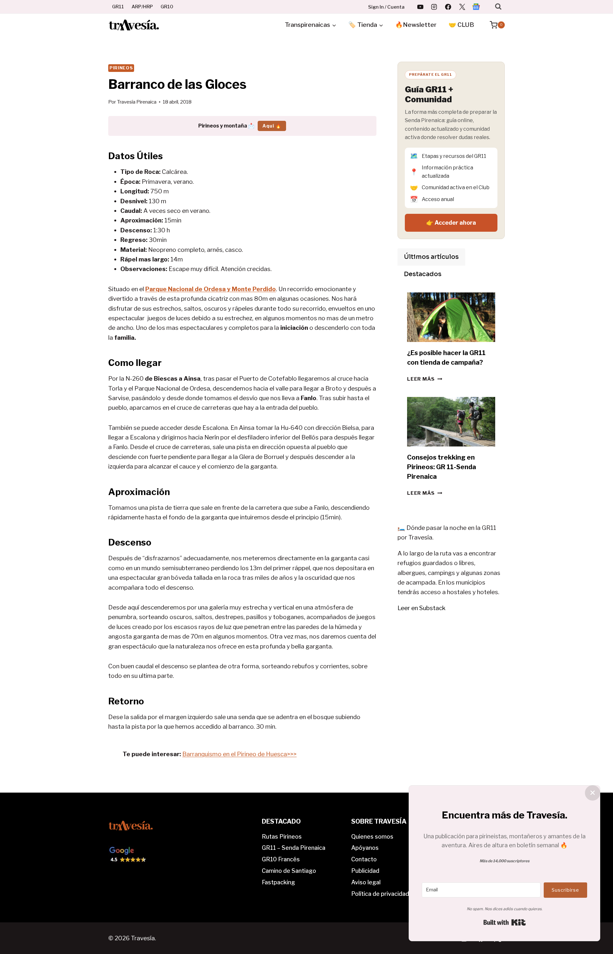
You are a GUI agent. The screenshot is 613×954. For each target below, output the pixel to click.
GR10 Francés (281, 859)
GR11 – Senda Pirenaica (293, 847)
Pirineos (121, 67)
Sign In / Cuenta (386, 7)
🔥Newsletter (415, 24)
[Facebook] (448, 7)
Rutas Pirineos (282, 836)
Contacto (364, 859)
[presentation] (451, 317)
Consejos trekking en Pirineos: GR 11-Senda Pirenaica (441, 467)
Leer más (424, 379)
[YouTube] (420, 7)
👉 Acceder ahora (451, 222)
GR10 (167, 7)
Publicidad (365, 870)
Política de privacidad (380, 893)
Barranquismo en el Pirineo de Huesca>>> (239, 754)
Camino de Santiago (289, 870)
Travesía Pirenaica (136, 102)
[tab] (431, 257)
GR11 (118, 7)
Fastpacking (278, 882)
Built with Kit (504, 922)
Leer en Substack (421, 608)
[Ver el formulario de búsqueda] (498, 6)
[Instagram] (434, 7)
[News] (476, 7)
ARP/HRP (142, 7)
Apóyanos (365, 847)
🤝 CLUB (461, 24)
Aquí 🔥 (271, 125)
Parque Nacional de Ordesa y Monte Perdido (210, 289)
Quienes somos (372, 836)
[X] (462, 7)
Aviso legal (366, 882)
